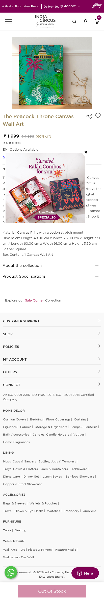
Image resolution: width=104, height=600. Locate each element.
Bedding (36, 419)
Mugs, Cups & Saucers (19, 461)
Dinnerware (11, 476)
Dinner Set (31, 476)
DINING (8, 452)
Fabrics (25, 426)
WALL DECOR (13, 540)
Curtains (80, 419)
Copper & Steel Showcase (22, 484)
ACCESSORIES (14, 494)
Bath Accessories (16, 434)
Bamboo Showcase (79, 476)
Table (7, 530)
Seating (20, 530)
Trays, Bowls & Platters (20, 468)
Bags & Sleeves (14, 503)
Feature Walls (65, 549)
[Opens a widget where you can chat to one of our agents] (85, 573)
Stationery (71, 510)
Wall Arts (10, 549)
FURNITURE (12, 521)
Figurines (10, 426)
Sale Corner (34, 300)
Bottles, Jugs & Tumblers (57, 461)
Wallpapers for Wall (18, 557)
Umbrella (89, 510)
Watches (53, 510)
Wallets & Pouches (43, 503)
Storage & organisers (51, 426)
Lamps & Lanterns (84, 426)
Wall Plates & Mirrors (36, 549)
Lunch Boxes (52, 476)
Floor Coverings (58, 419)
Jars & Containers (54, 468)
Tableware (79, 468)
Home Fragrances (16, 442)
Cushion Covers (15, 419)
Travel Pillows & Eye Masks (23, 510)
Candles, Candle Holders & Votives (59, 434)
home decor (14, 410)
